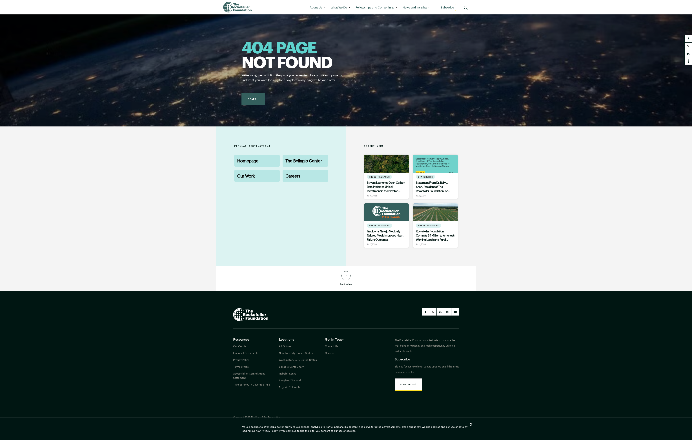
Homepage (247, 160)
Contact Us (331, 346)
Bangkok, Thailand (290, 380)
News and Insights (415, 7)
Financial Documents (245, 352)
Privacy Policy (269, 430)
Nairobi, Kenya (287, 373)
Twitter (432, 312)
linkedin (688, 53)
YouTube (455, 312)
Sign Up (405, 384)
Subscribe (447, 7)
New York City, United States (296, 352)
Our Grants (239, 346)
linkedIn (440, 312)
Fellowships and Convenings (375, 7)
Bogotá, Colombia (289, 387)
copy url (688, 61)
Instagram (447, 312)
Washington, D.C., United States (298, 359)
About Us (316, 7)
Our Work (246, 175)
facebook (688, 38)
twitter (688, 46)
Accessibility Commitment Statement (249, 375)
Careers (292, 175)
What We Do (339, 7)
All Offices (285, 346)
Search (253, 99)
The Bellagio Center (303, 160)
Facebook (425, 312)
